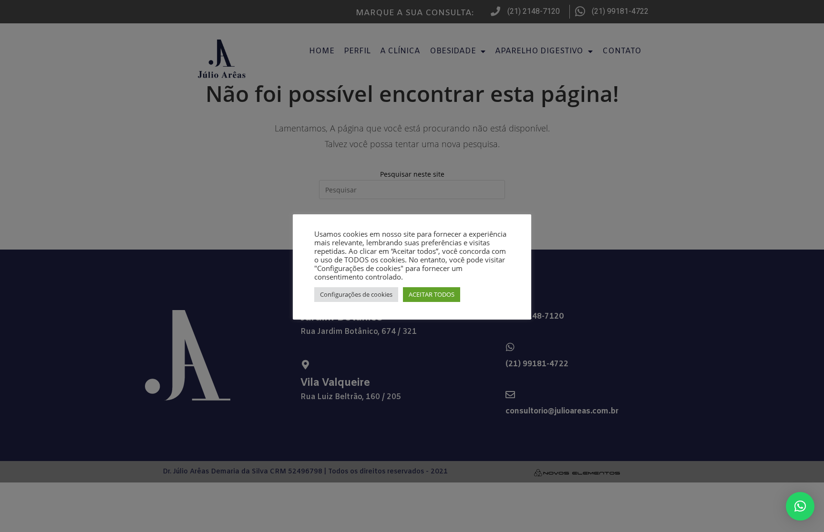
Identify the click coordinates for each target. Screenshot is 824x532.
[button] (800, 506)
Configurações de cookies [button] (356, 294)
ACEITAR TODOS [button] (431, 294)
